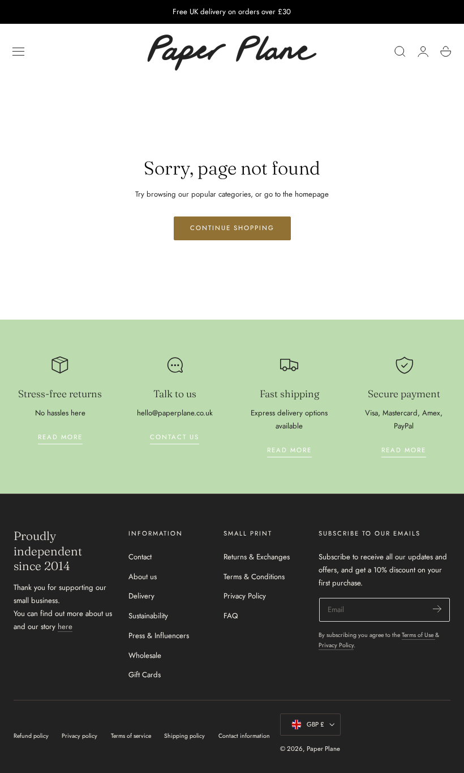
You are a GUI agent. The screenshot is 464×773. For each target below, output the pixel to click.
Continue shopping (232, 227)
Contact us (174, 436)
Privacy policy (79, 736)
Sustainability (148, 615)
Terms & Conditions (254, 576)
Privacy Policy (245, 596)
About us (142, 576)
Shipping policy (184, 736)
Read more (60, 436)
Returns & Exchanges (257, 556)
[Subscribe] (437, 609)
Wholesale (144, 654)
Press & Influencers (158, 635)
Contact (140, 556)
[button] (18, 51)
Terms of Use (418, 635)
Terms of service (131, 736)
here (65, 626)
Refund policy (31, 736)
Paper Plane (323, 748)
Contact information (244, 736)
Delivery (141, 596)
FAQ (231, 615)
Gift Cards (144, 674)
